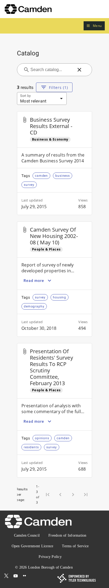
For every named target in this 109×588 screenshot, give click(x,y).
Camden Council (27, 535)
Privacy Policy (50, 557)
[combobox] (51, 69)
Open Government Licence (32, 546)
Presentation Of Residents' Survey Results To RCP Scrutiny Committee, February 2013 (51, 367)
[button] (94, 26)
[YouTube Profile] (15, 576)
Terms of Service (75, 546)
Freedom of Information (67, 535)
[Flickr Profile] (24, 576)
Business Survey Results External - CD (51, 126)
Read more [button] (34, 280)
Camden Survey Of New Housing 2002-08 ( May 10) (54, 236)
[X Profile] (6, 576)
